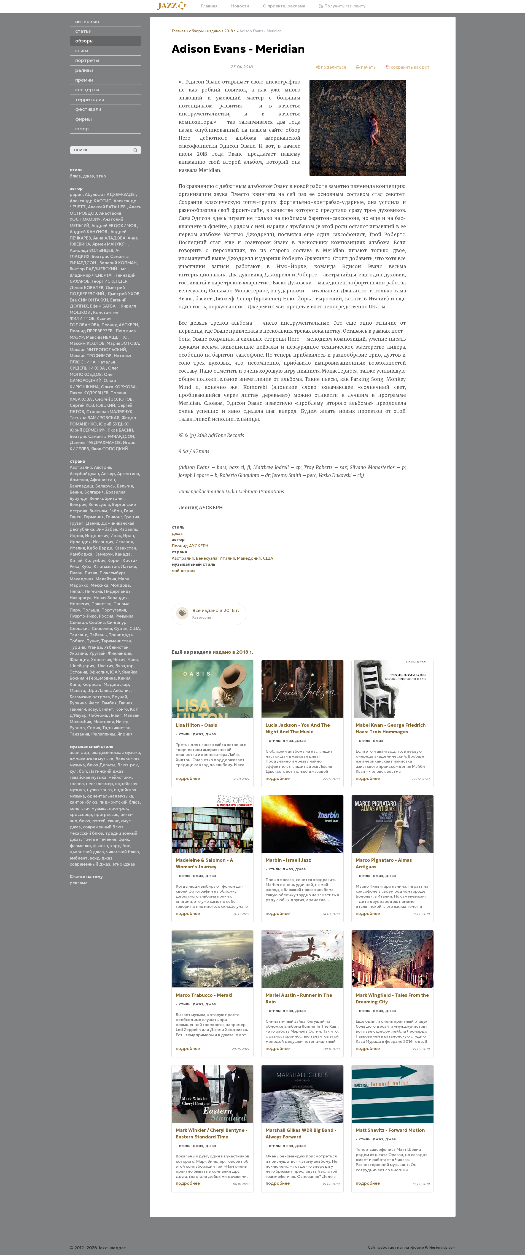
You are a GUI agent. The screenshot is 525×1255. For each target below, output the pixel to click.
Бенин (76, 492)
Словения (102, 628)
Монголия (103, 721)
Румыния (124, 616)
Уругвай (97, 653)
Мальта (77, 690)
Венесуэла (99, 504)
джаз (88, 176)
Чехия (119, 659)
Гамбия (109, 702)
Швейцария (82, 665)
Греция (131, 516)
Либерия (98, 715)
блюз (75, 176)
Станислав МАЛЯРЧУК (109, 411)
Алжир (108, 473)
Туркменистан (116, 640)
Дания (92, 523)
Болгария (94, 492)
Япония (125, 734)
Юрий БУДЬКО (114, 424)
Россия (106, 616)
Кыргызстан (106, 566)
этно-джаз (123, 864)
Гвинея (126, 702)
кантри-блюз (83, 802)
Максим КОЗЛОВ (87, 343)
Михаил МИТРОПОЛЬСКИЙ (98, 349)
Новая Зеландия (111, 597)
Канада (123, 554)
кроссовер (81, 814)
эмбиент (79, 858)
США (135, 628)
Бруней (119, 696)
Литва (91, 572)
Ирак (116, 535)
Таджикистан (116, 727)
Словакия (80, 628)
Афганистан (102, 479)
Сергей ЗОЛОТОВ (114, 399)
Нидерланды (117, 591)
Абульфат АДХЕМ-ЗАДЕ (110, 194)
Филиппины (103, 734)
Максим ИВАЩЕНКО (107, 337)
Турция (77, 647)
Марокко (79, 585)
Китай (76, 560)
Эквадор (124, 665)
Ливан (76, 572)
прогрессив (106, 814)
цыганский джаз (87, 851)
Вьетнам (98, 510)
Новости (240, 6)
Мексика (99, 585)
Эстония (78, 672)
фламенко (80, 845)
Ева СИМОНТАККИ (89, 300)
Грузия (77, 523)
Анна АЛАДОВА (109, 238)
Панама (122, 603)
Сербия (97, 622)
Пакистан (101, 603)
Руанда (77, 727)
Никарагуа (80, 597)
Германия (94, 516)
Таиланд (79, 634)
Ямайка (130, 672)
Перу (75, 610)
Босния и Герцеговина (93, 678)
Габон (115, 510)
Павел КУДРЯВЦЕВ (89, 392)
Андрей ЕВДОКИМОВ (114, 225)
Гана (128, 510)
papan (76, 194)
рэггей (99, 820)
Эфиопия (98, 672)
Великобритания (107, 498)
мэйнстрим (120, 777)
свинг (113, 820)
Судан (120, 628)
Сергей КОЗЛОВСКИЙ (92, 405)
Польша (90, 610)
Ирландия (80, 541)
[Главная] (173, 6)
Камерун (104, 554)
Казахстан (125, 548)
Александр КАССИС (90, 200)
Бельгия (125, 486)
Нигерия (93, 591)
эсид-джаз (101, 858)
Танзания (79, 734)
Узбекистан (116, 647)
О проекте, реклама (284, 6)
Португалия (113, 610)
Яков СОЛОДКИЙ (109, 448)
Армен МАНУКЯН (110, 244)
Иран (128, 535)
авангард (79, 752)
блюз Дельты (101, 764)
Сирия (93, 727)
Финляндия (119, 653)
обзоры (196, 31)
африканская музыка (91, 758)
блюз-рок (127, 764)
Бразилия (115, 492)
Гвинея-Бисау (83, 709)
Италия (77, 548)
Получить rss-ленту (344, 6)
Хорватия (101, 659)
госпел (77, 783)
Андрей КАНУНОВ (89, 231)
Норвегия (79, 603)
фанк (124, 839)
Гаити (76, 516)
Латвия (128, 566)
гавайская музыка (88, 777)
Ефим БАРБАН (104, 306)
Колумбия (95, 560)
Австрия (102, 467)
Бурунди (78, 498)
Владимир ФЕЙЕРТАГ (92, 275)
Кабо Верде (99, 548)
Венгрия (78, 504)
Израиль (128, 529)
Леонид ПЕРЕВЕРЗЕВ (92, 330)
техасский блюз (86, 833)
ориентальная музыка (110, 796)
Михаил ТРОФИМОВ (91, 355)
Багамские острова (90, 696)
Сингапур (116, 622)
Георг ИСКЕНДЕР (109, 281)
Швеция (104, 665)
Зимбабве (106, 529)
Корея (113, 560)
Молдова (120, 585)
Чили (133, 659)
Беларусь (105, 486)
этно (101, 176)
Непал (76, 591)
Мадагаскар (116, 684)
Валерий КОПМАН (118, 262)
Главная (209, 6)
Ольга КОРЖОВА (118, 386)
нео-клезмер (99, 783)
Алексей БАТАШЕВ (107, 206)
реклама (79, 882)
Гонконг (114, 516)
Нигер (122, 721)
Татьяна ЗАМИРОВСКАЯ (94, 417)
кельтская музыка (88, 808)
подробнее (188, 778)
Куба (86, 566)
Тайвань (98, 634)
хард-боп (120, 845)
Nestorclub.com (442, 1247)
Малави (131, 715)
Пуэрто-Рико (83, 616)
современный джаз (90, 864)
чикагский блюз (122, 851)
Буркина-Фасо (84, 702)
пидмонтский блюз (119, 802)
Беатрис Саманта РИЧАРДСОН (102, 436)
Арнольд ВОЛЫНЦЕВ (91, 250)
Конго (121, 709)
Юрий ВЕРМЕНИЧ (88, 430)
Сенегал (78, 622)
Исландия (103, 541)
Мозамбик (80, 721)
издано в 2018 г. (221, 31)
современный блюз (103, 827)
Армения (79, 479)
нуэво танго (99, 789)
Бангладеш (81, 486)
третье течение (99, 839)
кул (73, 771)
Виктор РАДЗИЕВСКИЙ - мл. (99, 268)
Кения (124, 678)
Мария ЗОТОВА (123, 343)
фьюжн (100, 845)
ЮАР (115, 672)
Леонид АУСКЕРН (119, 324)
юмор (82, 129)
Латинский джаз (106, 771)
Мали (123, 578)
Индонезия (96, 535)
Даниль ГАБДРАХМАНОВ (95, 442)
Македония (81, 578)
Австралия (81, 467)
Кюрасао (91, 684)
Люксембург (112, 572)
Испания (124, 541)
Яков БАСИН (120, 430)
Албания (122, 690)
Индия (76, 535)
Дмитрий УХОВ (123, 293)
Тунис (93, 640)
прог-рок (118, 808)
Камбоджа (81, 554)
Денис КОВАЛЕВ (86, 287)
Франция (79, 659)
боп (83, 771)
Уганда (94, 647)
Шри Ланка (99, 690)
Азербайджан (84, 473)
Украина (78, 653)
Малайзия (106, 578)
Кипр (75, 684)
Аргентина (128, 473)
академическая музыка (115, 752)
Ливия (115, 715)
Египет (106, 709)
